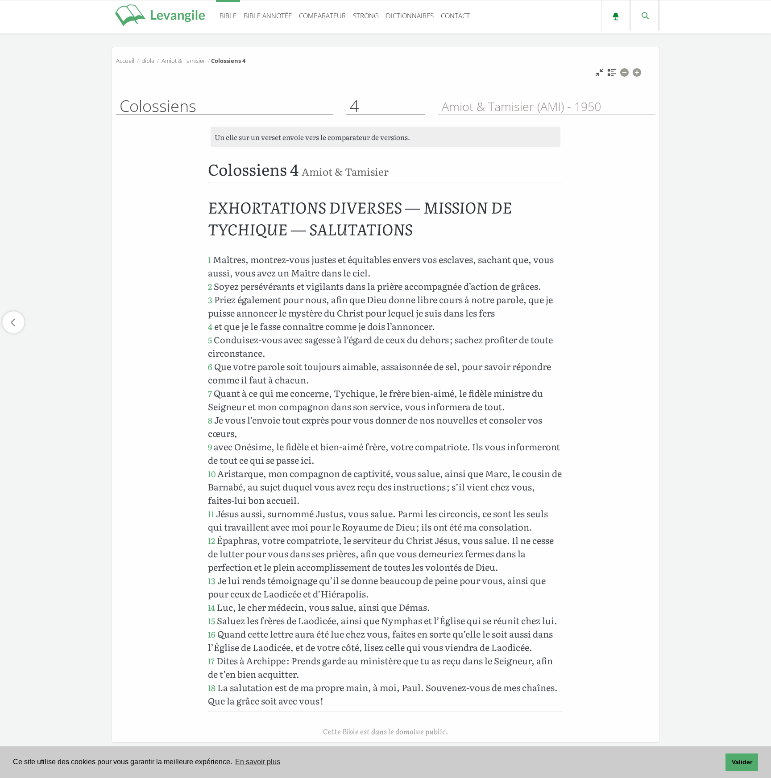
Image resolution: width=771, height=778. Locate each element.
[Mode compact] (599, 74)
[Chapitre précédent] (13, 322)
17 (211, 661)
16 (212, 634)
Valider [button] (742, 762)
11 (211, 514)
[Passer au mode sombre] (615, 15)
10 (212, 474)
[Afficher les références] (612, 74)
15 (211, 621)
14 (211, 607)
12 (211, 541)
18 (212, 688)
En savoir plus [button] (257, 762)
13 (212, 581)
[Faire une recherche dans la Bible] (644, 15)
